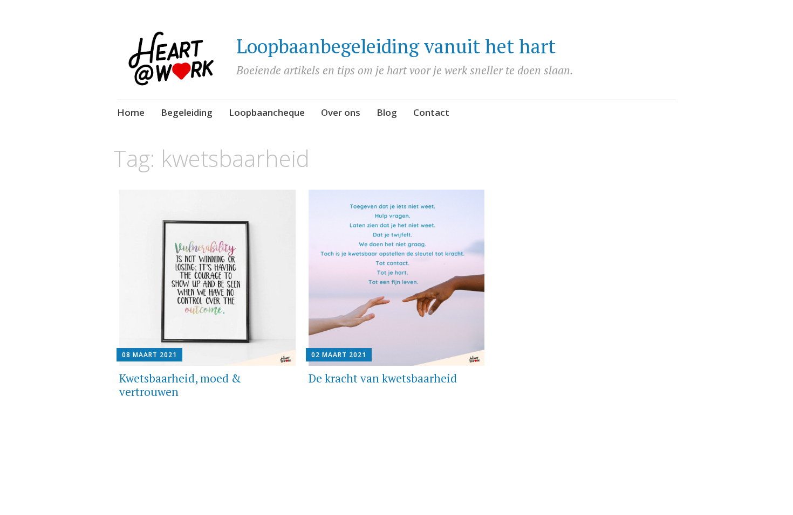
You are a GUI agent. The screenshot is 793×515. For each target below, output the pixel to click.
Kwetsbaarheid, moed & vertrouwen (180, 385)
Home (131, 112)
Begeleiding (187, 112)
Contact (431, 112)
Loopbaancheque (267, 112)
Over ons (340, 112)
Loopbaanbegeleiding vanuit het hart (396, 46)
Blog (387, 112)
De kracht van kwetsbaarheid (383, 378)
